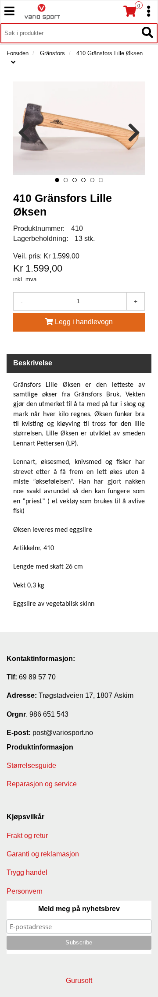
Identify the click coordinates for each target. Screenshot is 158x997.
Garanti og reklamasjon (43, 854)
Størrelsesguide (31, 765)
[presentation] (24, 133)
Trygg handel (27, 872)
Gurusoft (79, 980)
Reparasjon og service (42, 784)
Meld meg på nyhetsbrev (79, 908)
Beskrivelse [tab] (32, 363)
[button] (57, 180)
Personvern (25, 891)
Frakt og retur (27, 835)
